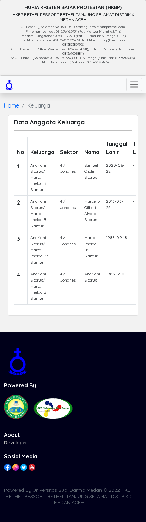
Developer (16, 443)
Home (11, 105)
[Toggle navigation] (134, 84)
